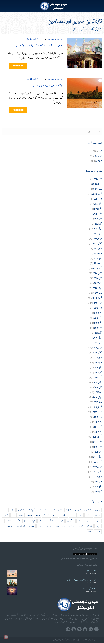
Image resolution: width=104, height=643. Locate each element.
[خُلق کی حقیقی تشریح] (12, 573)
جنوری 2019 (97, 352)
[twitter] (79, 629)
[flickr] (91, 629)
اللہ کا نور (60, 510)
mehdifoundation (55, 39)
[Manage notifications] (6, 637)
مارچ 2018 (98, 402)
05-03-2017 (32, 39)
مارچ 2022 (97, 188)
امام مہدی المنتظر (42, 510)
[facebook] (96, 629)
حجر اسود (54, 515)
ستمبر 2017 (98, 431)
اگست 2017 (97, 436)
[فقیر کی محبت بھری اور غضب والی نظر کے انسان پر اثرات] (12, 582)
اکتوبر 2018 (98, 367)
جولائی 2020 (97, 273)
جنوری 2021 (97, 243)
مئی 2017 (98, 451)
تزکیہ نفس (97, 515)
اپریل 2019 (97, 337)
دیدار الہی (38, 515)
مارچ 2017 (98, 461)
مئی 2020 (98, 283)
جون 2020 (98, 278)
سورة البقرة (89, 521)
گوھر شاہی (97, 532)
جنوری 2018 (97, 412)
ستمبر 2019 (98, 322)
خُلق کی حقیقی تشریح (91, 571)
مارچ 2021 (98, 233)
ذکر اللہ (13, 515)
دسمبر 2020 (97, 248)
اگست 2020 (97, 268)
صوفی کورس (98, 156)
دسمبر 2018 (98, 357)
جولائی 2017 (97, 441)
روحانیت (98, 521)
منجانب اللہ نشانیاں (21, 526)
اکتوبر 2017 (98, 427)
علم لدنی (98, 526)
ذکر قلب (6, 515)
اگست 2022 (97, 183)
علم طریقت (8, 521)
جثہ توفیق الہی (63, 515)
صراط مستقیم (51, 521)
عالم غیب (32, 521)
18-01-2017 (32, 79)
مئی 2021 (98, 223)
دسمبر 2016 (98, 476)
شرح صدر (60, 521)
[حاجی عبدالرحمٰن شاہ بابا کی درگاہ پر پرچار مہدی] (84, 52)
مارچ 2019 (98, 342)
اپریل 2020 (97, 288)
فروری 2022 (97, 193)
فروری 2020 (97, 298)
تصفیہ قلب (88, 515)
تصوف (80, 515)
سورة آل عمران (70, 521)
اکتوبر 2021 (98, 203)
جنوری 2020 (97, 303)
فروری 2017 (97, 466)
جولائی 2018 (97, 382)
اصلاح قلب (78, 510)
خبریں (42, 39)
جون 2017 (98, 446)
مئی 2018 (98, 392)
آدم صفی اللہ (31, 510)
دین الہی (21, 515)
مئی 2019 (98, 332)
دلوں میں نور (46, 515)
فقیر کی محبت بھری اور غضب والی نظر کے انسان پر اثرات (81, 580)
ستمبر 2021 (98, 208)
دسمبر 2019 (98, 307)
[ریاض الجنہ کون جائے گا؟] (12, 591)
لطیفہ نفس (49, 526)
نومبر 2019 (98, 312)
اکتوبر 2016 (98, 486)
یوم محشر (90, 532)
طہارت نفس (42, 521)
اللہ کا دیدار (68, 510)
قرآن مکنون (89, 526)
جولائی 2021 (97, 213)
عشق (25, 521)
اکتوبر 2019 (98, 317)
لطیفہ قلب (71, 526)
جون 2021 (98, 218)
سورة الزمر (80, 521)
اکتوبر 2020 (98, 258)
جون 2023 (98, 179)
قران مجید (80, 526)
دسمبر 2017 (98, 417)
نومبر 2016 (98, 481)
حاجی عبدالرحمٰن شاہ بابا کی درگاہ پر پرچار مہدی (39, 46)
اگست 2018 (97, 377)
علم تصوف (17, 521)
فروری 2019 (97, 347)
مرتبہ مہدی (40, 526)
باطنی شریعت (21, 510)
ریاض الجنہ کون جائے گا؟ (89, 588)
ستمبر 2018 (98, 372)
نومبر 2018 (98, 362)
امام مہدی (52, 510)
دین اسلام (29, 515)
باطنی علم (12, 510)
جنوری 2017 (97, 471)
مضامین (99, 161)
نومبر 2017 (98, 422)
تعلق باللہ (72, 515)
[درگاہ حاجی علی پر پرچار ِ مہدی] (84, 92)
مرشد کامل (31, 526)
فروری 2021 (97, 238)
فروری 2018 (97, 407)
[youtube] (74, 629)
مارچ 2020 (97, 293)
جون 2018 (98, 387)
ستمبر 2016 (98, 491)
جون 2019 (98, 327)
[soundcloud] (68, 629)
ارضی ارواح (97, 510)
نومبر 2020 (98, 253)
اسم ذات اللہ (87, 510)
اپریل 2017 (97, 456)
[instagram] (85, 629)
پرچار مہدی (10, 526)
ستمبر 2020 (98, 263)
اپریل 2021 (97, 228)
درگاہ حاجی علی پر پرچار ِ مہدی (47, 86)
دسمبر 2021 (98, 198)
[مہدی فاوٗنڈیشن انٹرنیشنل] (52, 6)
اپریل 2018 (97, 397)
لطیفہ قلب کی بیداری (61, 526)
